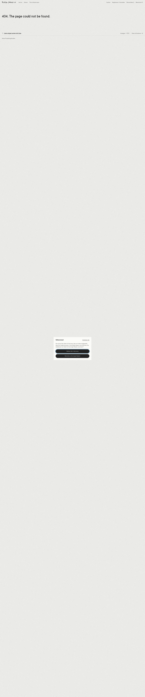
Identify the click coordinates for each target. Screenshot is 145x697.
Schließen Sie (85, 340)
